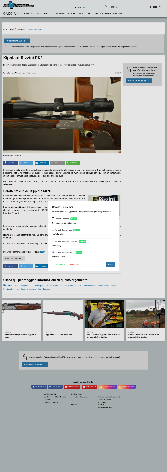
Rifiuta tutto (74, 265)
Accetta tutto (59, 265)
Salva (110, 265)
